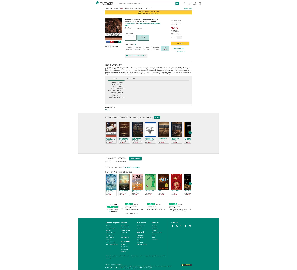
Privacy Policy (116, 266)
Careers (154, 235)
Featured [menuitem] (108, 8)
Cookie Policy (145, 266)
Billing (138, 239)
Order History (124, 249)
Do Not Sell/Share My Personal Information (130, 266)
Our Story (154, 225)
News (153, 237)
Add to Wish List (179, 48)
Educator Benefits (125, 228)
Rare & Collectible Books (112, 244)
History (107, 110)
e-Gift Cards (124, 232)
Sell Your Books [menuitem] (188, 8)
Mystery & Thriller (110, 235)
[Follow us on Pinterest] (181, 226)
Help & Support (140, 235)
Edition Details (116, 78)
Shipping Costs (140, 237)
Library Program (141, 225)
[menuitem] (189, 3)
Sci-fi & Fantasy (110, 237)
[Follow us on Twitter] (177, 226)
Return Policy (140, 242)
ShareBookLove (125, 225)
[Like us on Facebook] (172, 226)
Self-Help (108, 230)
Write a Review (135, 158)
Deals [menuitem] (121, 8)
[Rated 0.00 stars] (128, 28)
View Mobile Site (125, 237)
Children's (108, 225)
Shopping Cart (124, 246)
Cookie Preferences (155, 266)
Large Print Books (110, 242)
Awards (149, 78)
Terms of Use (108, 266)
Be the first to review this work (131, 167)
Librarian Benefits (125, 230)
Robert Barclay (130, 23)
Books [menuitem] (115, 8)
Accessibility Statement (166, 266)
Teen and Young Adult (111, 228)
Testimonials (155, 239)
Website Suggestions (142, 244)
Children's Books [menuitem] (129, 8)
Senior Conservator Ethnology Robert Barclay (132, 117)
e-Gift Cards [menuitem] (149, 8)
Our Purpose (155, 228)
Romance (108, 239)
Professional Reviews (132, 78)
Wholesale (139, 228)
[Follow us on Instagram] (190, 226)
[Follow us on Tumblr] (185, 226)
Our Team (154, 230)
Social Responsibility (157, 232)
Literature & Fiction (110, 232)
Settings (123, 244)
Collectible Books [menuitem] (139, 8)
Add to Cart (180, 43)
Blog (122, 235)
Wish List (123, 251)
